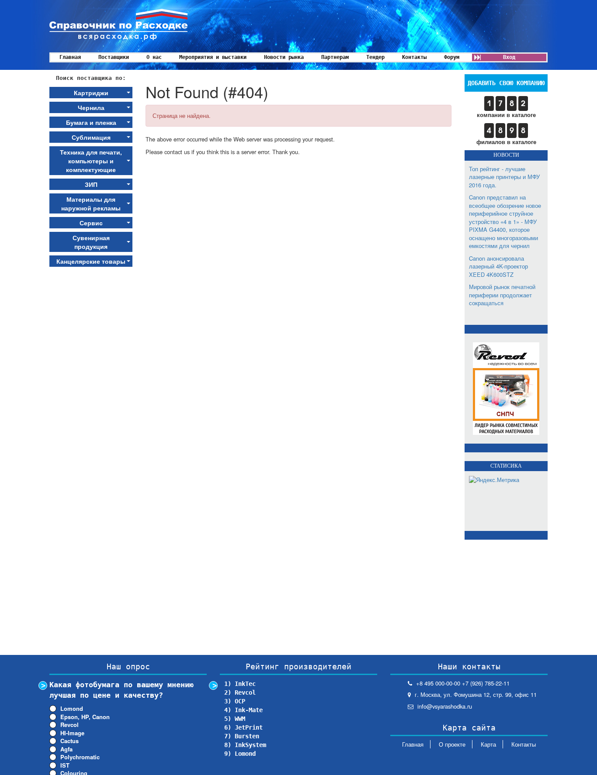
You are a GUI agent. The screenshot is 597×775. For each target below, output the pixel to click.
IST (64, 765)
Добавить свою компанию (506, 82)
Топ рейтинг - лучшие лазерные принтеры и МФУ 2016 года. (504, 177)
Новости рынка (284, 57)
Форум (451, 57)
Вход (509, 57)
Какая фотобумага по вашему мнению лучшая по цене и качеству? (121, 689)
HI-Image (72, 733)
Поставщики (113, 57)
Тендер (375, 57)
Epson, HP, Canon (85, 717)
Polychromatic (80, 757)
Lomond (71, 709)
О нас (154, 57)
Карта (488, 744)
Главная (70, 57)
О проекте (452, 744)
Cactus (69, 741)
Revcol (69, 725)
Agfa (66, 749)
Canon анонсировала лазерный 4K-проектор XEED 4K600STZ (498, 266)
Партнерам (335, 57)
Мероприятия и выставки (212, 57)
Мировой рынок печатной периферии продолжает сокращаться (502, 294)
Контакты (414, 57)
